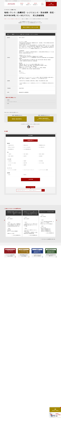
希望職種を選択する (30, 140)
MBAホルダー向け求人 (11, 147)
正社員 (9, 174)
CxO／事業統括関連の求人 (27, 149)
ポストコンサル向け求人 (27, 147)
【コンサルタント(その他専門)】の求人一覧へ (48, 239)
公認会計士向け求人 (11, 145)
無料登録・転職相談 (51, 4)
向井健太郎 (32, 126)
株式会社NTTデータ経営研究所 (23, 92)
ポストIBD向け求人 (41, 147)
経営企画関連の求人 (11, 149)
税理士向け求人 (26, 145)
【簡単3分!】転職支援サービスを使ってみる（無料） (31, 27)
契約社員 (25, 174)
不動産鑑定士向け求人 (42, 145)
